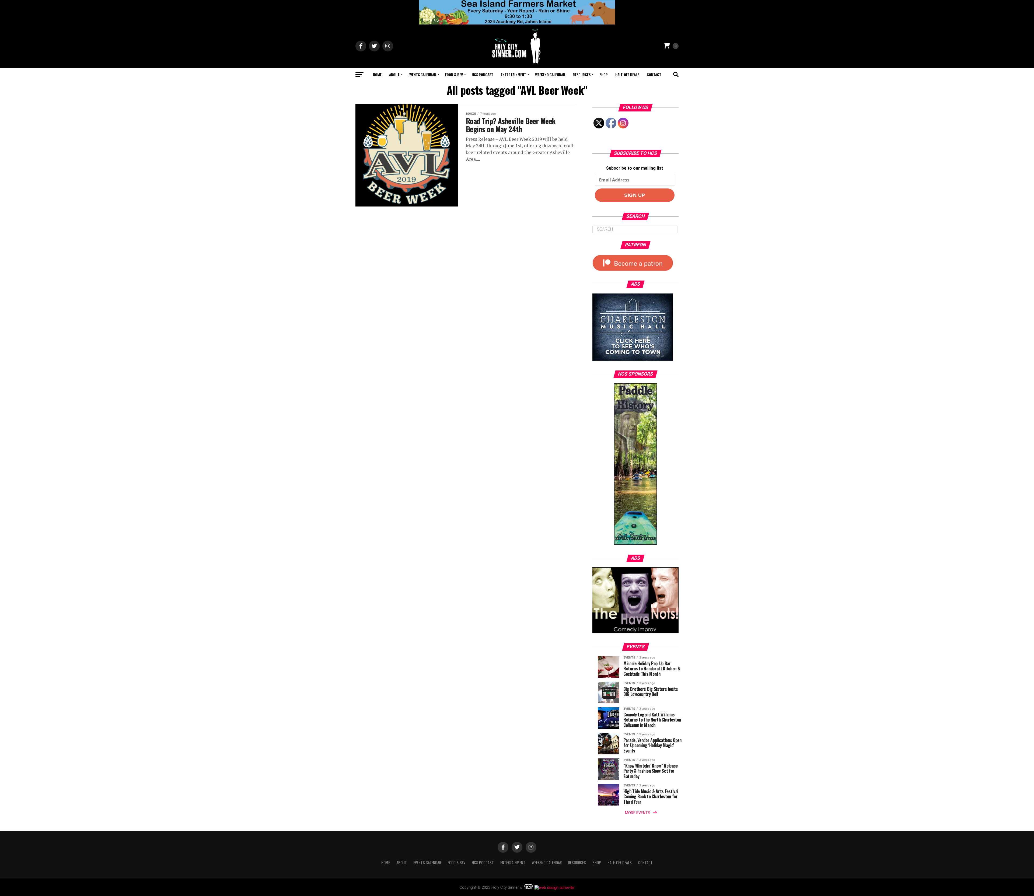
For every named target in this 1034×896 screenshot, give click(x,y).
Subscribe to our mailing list (634, 168)
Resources (582, 74)
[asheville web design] (553, 888)
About (394, 74)
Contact (654, 74)
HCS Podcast (482, 74)
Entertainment (513, 74)
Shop (603, 74)
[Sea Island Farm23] (517, 23)
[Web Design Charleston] (528, 888)
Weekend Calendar (550, 74)
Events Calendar (422, 74)
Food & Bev (454, 74)
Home (377, 74)
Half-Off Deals (627, 74)
